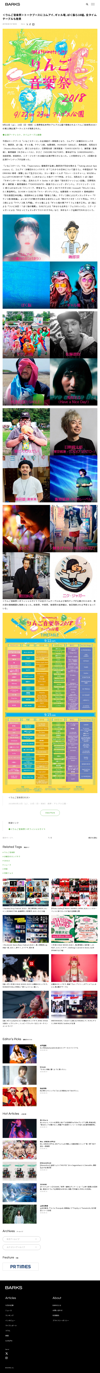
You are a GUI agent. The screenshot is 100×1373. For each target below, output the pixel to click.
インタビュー (10, 1320)
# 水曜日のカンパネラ (11, 856)
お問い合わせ (58, 1310)
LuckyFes (8, 1340)
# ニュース (7, 865)
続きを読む (93, 837)
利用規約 (56, 1315)
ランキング (9, 1315)
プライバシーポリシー (61, 1320)
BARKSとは (57, 1305)
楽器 (7, 1335)
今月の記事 (9, 1305)
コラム (7, 1330)
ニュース (8, 1310)
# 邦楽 (5, 869)
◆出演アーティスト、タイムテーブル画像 (22, 134)
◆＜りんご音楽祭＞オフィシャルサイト (27, 829)
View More (50, 813)
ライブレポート (11, 1325)
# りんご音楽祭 (9, 852)
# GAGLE (6, 860)
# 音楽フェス (8, 873)
